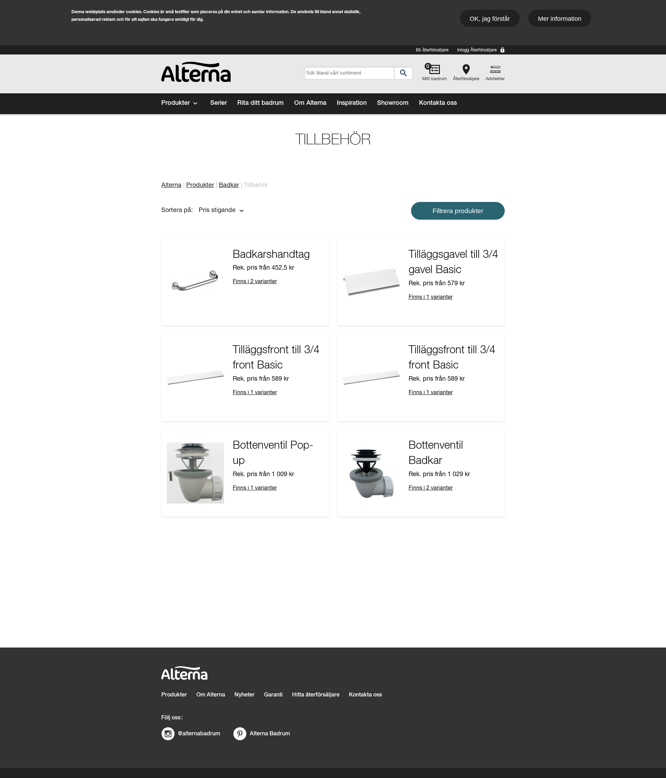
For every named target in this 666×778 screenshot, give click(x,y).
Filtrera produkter (458, 210)
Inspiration (352, 103)
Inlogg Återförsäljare (477, 50)
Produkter (175, 103)
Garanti (273, 695)
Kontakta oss (438, 103)
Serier (218, 103)
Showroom (393, 103)
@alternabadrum (199, 733)
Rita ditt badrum (260, 103)
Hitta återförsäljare (316, 695)
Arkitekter (495, 79)
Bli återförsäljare (432, 50)
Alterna (171, 185)
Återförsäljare (466, 79)
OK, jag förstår (490, 18)
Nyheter (244, 695)
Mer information (559, 18)
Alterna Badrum (270, 733)
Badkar (229, 185)
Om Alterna (310, 103)
